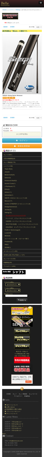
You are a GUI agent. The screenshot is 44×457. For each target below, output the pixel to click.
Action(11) (8, 192)
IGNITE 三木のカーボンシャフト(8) (16, 198)
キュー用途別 (22, 394)
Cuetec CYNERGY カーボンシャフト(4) (17, 204)
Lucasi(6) (8, 233)
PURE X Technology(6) (12, 230)
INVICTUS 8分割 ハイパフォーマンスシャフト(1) (22, 224)
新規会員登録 (23, 146)
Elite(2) (7, 189)
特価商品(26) (8, 262)
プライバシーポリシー (13, 411)
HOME (8, 394)
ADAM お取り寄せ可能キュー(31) (14, 255)
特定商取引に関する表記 (14, 409)
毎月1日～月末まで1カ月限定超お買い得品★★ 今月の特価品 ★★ (22, 353)
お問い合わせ (10, 407)
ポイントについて (12, 413)
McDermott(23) (10, 175)
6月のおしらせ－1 (17, 426)
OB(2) (7, 244)
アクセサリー (18, 396)
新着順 (12, 27)
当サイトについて (12, 405)
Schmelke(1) (9, 195)
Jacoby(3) (8, 209)
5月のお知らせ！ (17, 428)
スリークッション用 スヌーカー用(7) (17, 238)
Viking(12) (8, 212)
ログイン (23, 140)
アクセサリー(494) (10, 266)
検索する (23, 300)
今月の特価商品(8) (9, 158)
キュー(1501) (8, 155)
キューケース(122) (10, 258)
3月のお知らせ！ (17, 430)
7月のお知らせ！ (17, 422)
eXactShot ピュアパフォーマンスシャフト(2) (20, 227)
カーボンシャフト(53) (11, 251)
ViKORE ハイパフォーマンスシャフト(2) (19, 221)
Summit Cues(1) (10, 183)
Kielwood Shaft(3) (11, 180)
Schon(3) (8, 177)
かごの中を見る (22, 134)
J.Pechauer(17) (10, 186)
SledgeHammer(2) (11, 207)
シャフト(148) (8, 166)
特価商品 (27, 396)
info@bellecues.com (16, 441)
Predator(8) (8, 241)
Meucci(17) (8, 201)
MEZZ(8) (7, 236)
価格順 (5, 27)
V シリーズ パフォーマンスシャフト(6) (18, 218)
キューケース (33, 394)
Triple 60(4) (9, 169)
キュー (14, 394)
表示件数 (32, 27)
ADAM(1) (8, 247)
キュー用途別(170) (10, 162)
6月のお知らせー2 (17, 424)
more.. (4, 433)
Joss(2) (7, 172)
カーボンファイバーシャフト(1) (16, 215)
